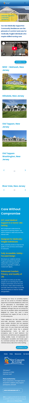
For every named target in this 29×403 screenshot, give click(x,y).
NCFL (4, 397)
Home (6, 354)
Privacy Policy (18, 401)
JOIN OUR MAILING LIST (11, 390)
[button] (3, 80)
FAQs (11, 354)
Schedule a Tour (20, 62)
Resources (18, 354)
